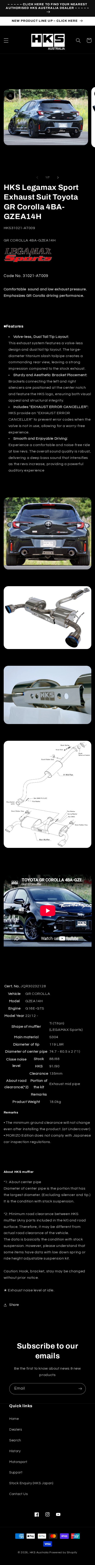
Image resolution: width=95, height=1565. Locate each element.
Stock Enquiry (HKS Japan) (31, 1483)
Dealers (15, 1429)
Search (15, 1440)
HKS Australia (39, 1552)
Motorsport (18, 1462)
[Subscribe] (80, 1388)
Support (15, 1472)
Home (14, 1419)
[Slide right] (58, 177)
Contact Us (18, 1494)
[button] (6, 40)
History (15, 1451)
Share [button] (14, 1305)
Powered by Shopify (63, 1552)
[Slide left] (37, 177)
